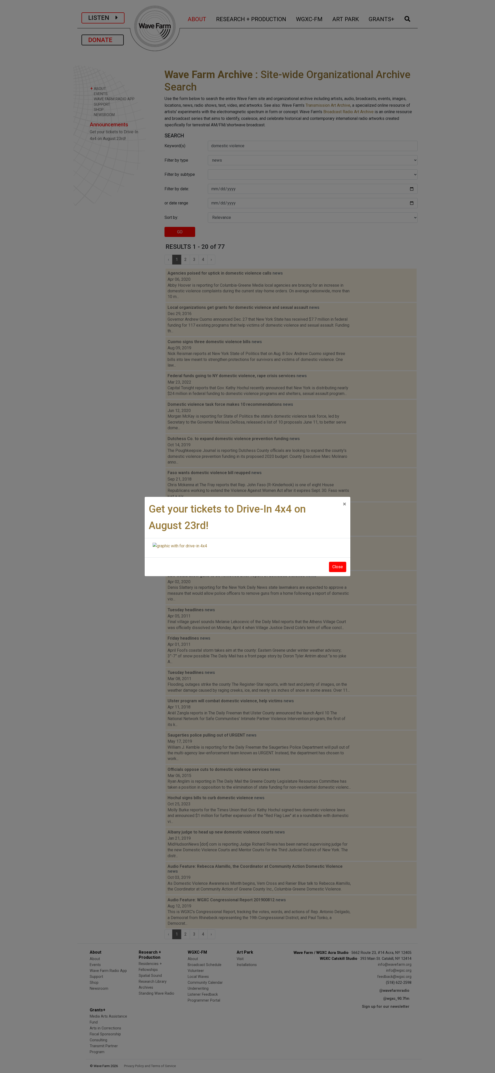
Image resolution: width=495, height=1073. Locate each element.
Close (337, 566)
